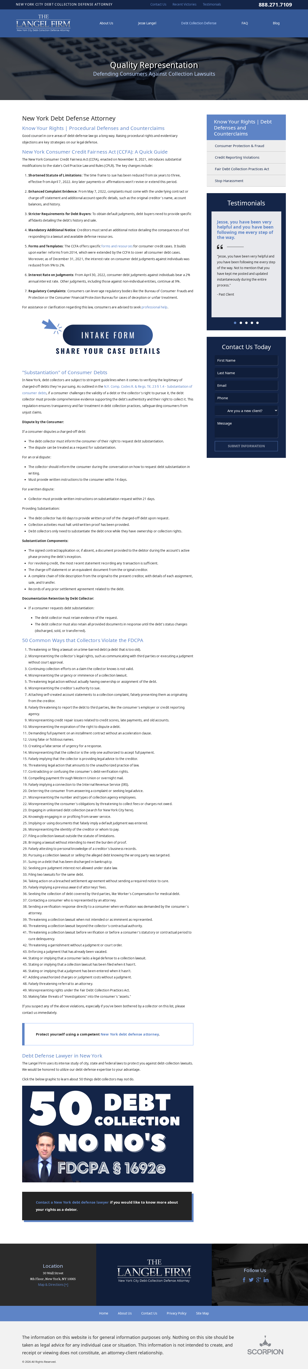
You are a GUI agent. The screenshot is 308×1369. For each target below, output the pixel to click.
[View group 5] (257, 323)
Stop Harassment (229, 180)
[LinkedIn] (266, 1280)
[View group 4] (252, 323)
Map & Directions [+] (53, 1284)
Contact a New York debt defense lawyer (72, 1202)
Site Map (202, 1313)
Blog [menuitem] (276, 23)
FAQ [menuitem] (245, 23)
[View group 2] (241, 323)
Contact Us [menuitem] (158, 4)
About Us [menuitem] (106, 23)
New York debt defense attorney (130, 1034)
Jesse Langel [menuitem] (147, 23)
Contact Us (149, 1313)
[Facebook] (244, 1280)
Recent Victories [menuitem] (184, 4)
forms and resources (117, 246)
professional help (154, 307)
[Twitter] (251, 1280)
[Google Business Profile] (258, 1280)
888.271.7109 (275, 4)
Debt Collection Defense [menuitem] (199, 23)
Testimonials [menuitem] (212, 4)
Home (103, 1313)
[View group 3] (246, 323)
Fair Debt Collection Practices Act (242, 168)
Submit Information (246, 446)
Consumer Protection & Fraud (239, 145)
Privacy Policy (176, 1313)
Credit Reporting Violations (237, 157)
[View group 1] (235, 323)
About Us (125, 1313)
